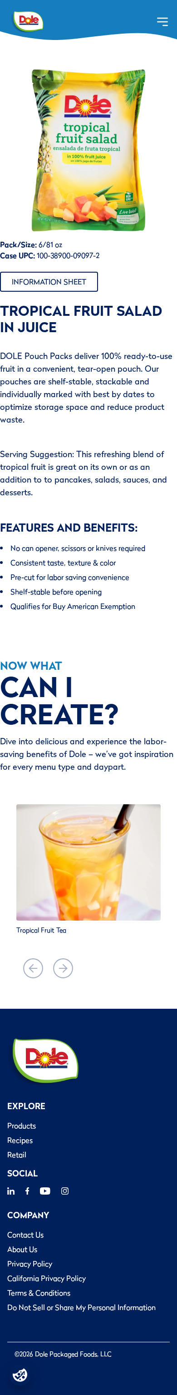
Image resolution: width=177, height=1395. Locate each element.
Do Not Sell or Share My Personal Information (81, 1307)
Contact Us (25, 1234)
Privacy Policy (29, 1263)
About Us (22, 1249)
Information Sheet (49, 281)
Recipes (20, 1140)
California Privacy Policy (46, 1278)
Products (21, 1125)
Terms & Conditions (38, 1292)
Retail (16, 1154)
